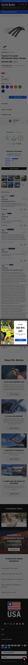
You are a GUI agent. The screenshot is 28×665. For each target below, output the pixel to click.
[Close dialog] (26, 322)
